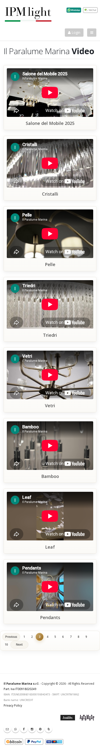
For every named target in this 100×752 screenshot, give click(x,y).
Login (75, 32)
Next (19, 644)
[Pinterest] (40, 729)
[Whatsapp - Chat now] (15, 729)
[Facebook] (23, 729)
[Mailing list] (7, 729)
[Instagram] (32, 729)
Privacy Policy (13, 705)
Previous (11, 637)
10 (6, 644)
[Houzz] (48, 729)
